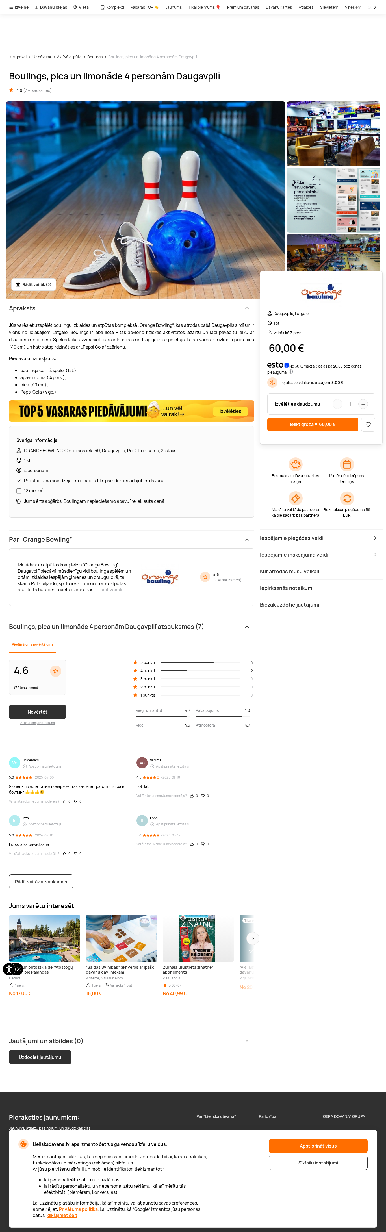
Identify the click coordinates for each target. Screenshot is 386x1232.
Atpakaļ (20, 56)
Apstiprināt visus (318, 1146)
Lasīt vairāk (110, 589)
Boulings (95, 56)
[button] (252, 938)
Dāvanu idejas (53, 7)
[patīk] (368, 425)
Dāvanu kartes (279, 7)
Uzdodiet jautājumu (40, 1057)
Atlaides (306, 7)
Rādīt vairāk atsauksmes (41, 882)
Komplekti (115, 7)
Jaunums (174, 7)
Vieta (84, 7)
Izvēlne (22, 7)
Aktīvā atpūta (69, 56)
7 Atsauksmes (37, 90)
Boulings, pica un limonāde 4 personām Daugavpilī (152, 56)
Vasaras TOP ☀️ (145, 7)
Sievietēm (329, 7)
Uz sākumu (42, 56)
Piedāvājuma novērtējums (32, 644)
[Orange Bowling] (321, 293)
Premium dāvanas (243, 7)
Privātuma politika (78, 1209)
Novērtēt (37, 712)
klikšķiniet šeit (62, 1215)
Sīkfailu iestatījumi (318, 1163)
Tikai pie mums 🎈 (204, 7)
